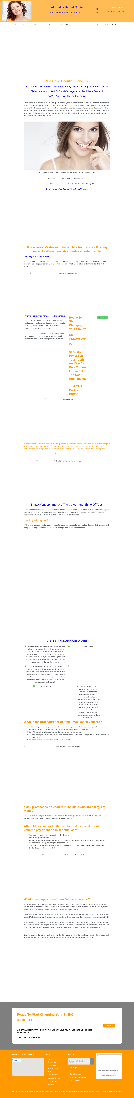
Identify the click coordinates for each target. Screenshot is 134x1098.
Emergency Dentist (103, 25)
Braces (51, 25)
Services (25, 25)
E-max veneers (30, 510)
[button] (17, 25)
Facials (91, 25)
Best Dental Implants (38, 25)
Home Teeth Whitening (64, 25)
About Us (115, 25)
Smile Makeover (80, 25)
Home (17, 25)
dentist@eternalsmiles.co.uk (67, 1093)
